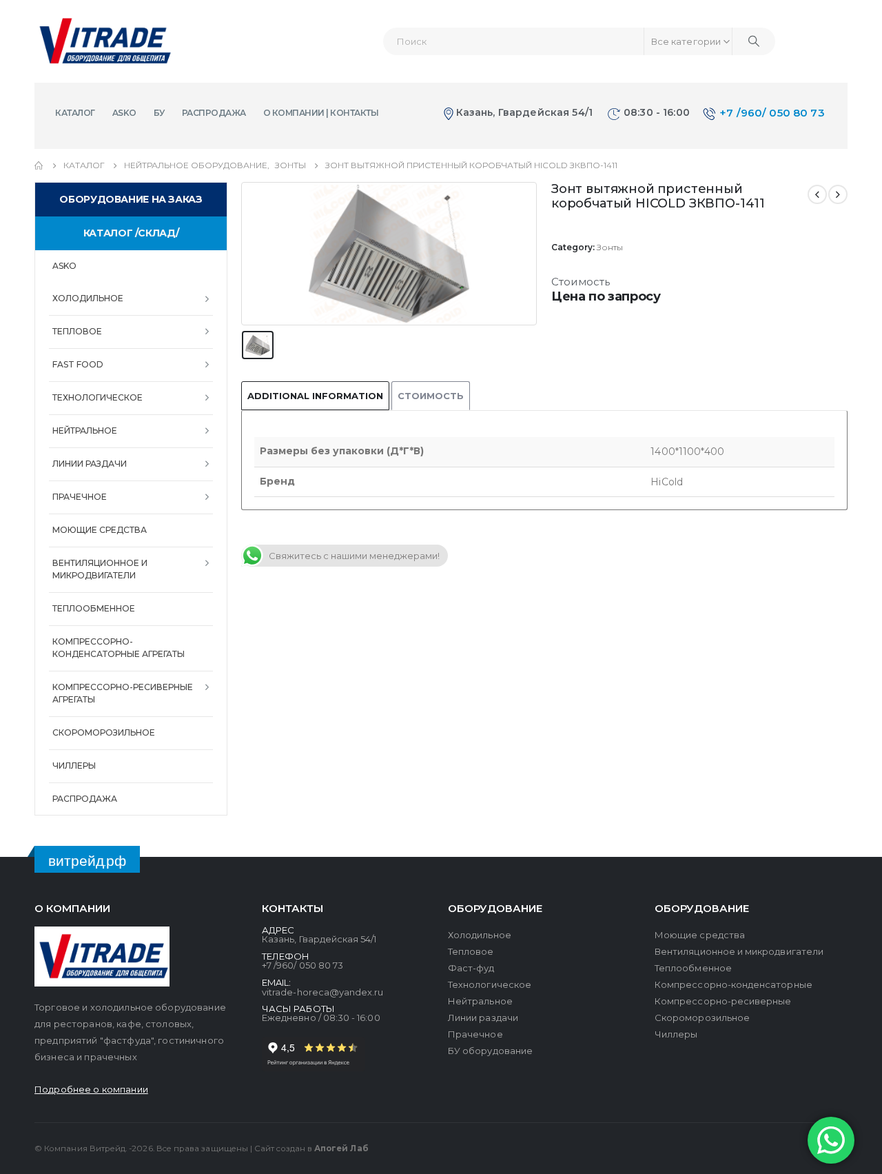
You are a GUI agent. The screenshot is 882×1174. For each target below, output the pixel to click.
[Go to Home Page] (39, 165)
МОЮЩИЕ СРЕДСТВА (99, 530)
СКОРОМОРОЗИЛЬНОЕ (103, 732)
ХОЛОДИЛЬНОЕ (87, 298)
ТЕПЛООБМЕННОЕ (93, 608)
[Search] (753, 41)
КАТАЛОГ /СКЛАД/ (130, 233)
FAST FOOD (77, 364)
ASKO (124, 113)
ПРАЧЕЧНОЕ (79, 497)
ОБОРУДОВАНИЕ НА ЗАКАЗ (130, 199)
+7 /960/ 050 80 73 (772, 112)
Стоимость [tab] (431, 395)
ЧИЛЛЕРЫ (74, 765)
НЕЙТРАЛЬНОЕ (84, 430)
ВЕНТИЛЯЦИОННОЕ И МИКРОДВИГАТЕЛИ (99, 569)
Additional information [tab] (315, 395)
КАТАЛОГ (75, 113)
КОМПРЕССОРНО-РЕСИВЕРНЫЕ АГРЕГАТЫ (122, 693)
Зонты (610, 247)
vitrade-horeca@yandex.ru (323, 992)
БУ (159, 113)
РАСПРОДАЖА (214, 113)
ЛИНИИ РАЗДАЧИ (89, 463)
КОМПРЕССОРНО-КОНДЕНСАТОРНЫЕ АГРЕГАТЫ (118, 647)
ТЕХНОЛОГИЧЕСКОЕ (97, 397)
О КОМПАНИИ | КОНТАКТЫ (321, 113)
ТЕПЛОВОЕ (77, 331)
